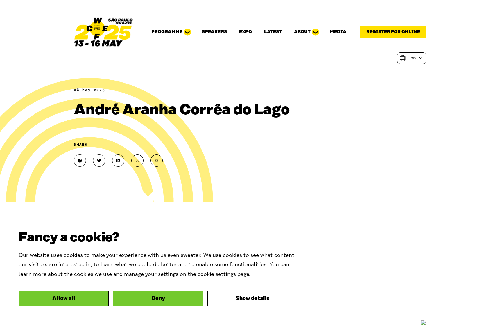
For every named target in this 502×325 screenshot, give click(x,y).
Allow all (63, 298)
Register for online (393, 31)
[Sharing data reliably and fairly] (103, 32)
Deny (158, 298)
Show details (252, 298)
